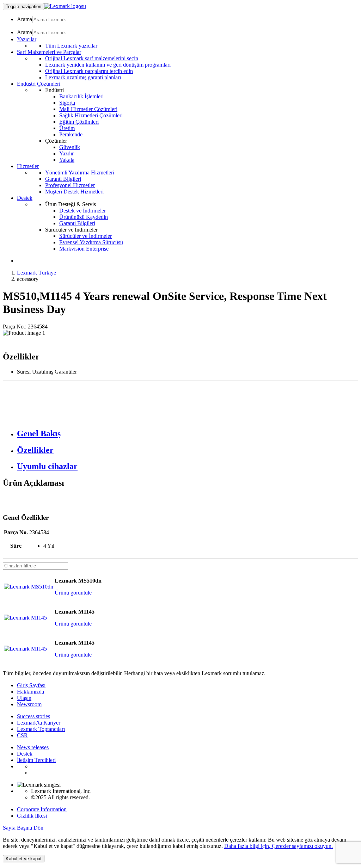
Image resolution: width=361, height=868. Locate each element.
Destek (24, 754)
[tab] (187, 433)
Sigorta (67, 103)
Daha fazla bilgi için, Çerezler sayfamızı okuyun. (278, 846)
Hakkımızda (30, 692)
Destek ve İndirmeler (82, 211)
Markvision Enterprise (84, 249)
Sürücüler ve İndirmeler (85, 236)
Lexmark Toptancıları (41, 729)
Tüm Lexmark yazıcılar (71, 46)
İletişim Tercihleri (36, 760)
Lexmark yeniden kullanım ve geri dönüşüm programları (108, 65)
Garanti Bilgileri (63, 179)
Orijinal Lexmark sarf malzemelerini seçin (91, 58)
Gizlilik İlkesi (32, 816)
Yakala (66, 160)
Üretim (67, 128)
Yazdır (66, 153)
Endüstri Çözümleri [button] (38, 84)
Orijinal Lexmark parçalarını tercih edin (89, 71)
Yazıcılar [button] (26, 39)
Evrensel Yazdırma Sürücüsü (91, 242)
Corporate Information (42, 809)
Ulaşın (24, 698)
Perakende (70, 134)
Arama (24, 19)
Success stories (33, 716)
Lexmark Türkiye (36, 273)
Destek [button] (24, 198)
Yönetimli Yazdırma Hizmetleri (79, 173)
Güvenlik (69, 147)
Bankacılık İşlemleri (81, 96)
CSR (22, 735)
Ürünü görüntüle (73, 593)
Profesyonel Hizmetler (70, 185)
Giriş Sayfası (31, 685)
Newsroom (29, 704)
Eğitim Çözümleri (79, 122)
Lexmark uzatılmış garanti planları (83, 77)
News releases (33, 747)
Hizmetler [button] (28, 166)
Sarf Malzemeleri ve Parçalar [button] (49, 52)
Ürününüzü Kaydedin (83, 217)
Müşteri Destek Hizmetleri (74, 192)
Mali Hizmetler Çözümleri (88, 109)
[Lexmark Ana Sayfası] (65, 6)
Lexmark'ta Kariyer (38, 723)
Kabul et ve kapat (24, 858)
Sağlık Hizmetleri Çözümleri (91, 115)
